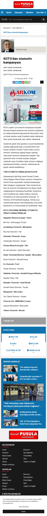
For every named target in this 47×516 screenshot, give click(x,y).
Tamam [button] (23, 511)
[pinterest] (23, 83)
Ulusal (4, 462)
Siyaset (5, 459)
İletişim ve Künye (8, 464)
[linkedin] (20, 83)
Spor (25, 459)
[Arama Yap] (43, 19)
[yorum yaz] (28, 83)
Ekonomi (18, 12)
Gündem (29, 12)
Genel (8, 12)
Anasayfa (6, 28)
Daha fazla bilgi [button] (24, 506)
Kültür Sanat (6, 456)
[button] (45, 12)
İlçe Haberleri (17, 28)
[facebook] (14, 83)
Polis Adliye (28, 456)
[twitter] (17, 83)
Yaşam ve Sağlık (29, 462)
